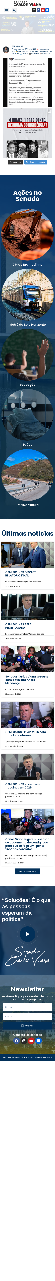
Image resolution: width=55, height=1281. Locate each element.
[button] (6, 10)
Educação (27, 385)
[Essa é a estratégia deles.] (27, 82)
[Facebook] (38, 10)
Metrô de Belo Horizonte (27, 325)
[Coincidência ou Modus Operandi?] (27, 133)
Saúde (27, 445)
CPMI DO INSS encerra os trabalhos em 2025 (22, 785)
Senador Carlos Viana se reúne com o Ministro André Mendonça (26, 680)
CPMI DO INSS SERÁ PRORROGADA (18, 626)
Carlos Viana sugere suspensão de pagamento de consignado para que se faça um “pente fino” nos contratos (27, 844)
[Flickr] (47, 10)
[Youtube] (43, 10)
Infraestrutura (27, 505)
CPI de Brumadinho (27, 265)
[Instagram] (34, 10)
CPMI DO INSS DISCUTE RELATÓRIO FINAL (20, 573)
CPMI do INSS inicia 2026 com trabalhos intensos (25, 733)
